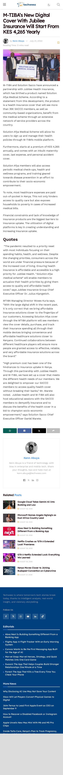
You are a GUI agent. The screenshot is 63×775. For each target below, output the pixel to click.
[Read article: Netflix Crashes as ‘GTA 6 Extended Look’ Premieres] (9, 544)
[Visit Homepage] (26, 4)
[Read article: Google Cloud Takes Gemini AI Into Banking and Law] (9, 504)
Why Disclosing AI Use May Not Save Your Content (29, 691)
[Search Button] (58, 4)
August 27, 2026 (25, 575)
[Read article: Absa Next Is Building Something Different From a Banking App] (9, 531)
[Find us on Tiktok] (43, 616)
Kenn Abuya (18, 41)
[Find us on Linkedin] (35, 616)
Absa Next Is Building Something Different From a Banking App (35, 530)
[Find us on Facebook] (6, 616)
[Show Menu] (4, 4)
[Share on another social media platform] (53, 430)
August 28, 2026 (25, 509)
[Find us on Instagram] (21, 616)
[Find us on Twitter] (13, 616)
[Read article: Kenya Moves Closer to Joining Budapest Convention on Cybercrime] (9, 570)
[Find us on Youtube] (28, 616)
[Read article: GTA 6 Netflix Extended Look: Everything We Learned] (9, 557)
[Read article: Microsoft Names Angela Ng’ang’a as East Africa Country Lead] (9, 518)
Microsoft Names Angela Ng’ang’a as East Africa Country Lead (37, 516)
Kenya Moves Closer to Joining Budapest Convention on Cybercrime (37, 569)
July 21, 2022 (36, 41)
